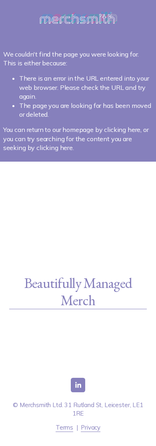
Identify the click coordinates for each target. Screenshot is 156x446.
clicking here (122, 130)
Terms (64, 427)
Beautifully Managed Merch (78, 292)
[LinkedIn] (78, 385)
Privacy (90, 427)
